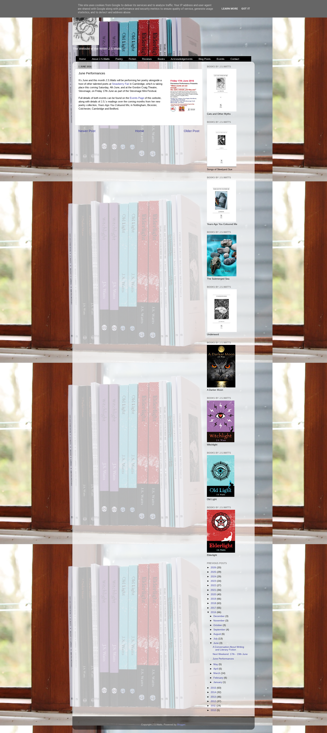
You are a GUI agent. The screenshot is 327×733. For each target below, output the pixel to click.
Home (82, 59)
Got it (245, 8)
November (219, 620)
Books (161, 59)
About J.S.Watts (101, 59)
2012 (214, 701)
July (215, 638)
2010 (214, 710)
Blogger (181, 724)
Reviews (147, 59)
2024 (214, 576)
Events (220, 59)
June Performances (223, 658)
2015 (214, 688)
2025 (214, 572)
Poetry (119, 59)
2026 (214, 567)
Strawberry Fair (121, 84)
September (219, 629)
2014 (214, 692)
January (218, 682)
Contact (234, 59)
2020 (214, 594)
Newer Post (86, 131)
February (218, 678)
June (216, 643)
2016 (214, 612)
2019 (214, 599)
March (217, 673)
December (219, 616)
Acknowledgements (182, 59)
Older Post (191, 131)
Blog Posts (205, 59)
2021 (214, 590)
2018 (214, 603)
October (218, 625)
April (216, 668)
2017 (214, 608)
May (216, 664)
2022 (214, 585)
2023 (214, 581)
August (217, 634)
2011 (213, 705)
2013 (214, 697)
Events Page (137, 98)
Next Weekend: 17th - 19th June (230, 654)
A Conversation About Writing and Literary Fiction (228, 648)
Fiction (132, 59)
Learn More (230, 8)
